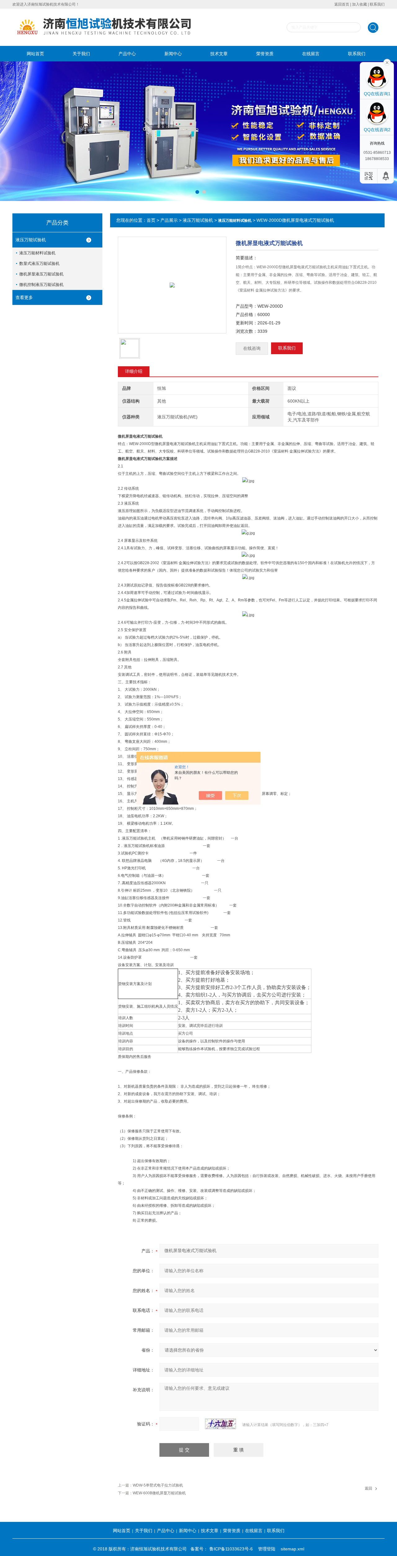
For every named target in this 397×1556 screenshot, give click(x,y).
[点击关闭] (387, 62)
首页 (151, 220)
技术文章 (219, 53)
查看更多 (24, 297)
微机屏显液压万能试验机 (41, 274)
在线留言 (310, 53)
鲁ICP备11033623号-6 (231, 1548)
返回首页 (341, 4)
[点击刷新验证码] (220, 1424)
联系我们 (377, 4)
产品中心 (127, 53)
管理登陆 (266, 1548)
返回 (368, 1488)
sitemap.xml (292, 1548)
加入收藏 (359, 4)
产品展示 (169, 220)
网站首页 (35, 53)
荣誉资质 (265, 53)
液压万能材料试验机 (37, 253)
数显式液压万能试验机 (39, 263)
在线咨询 (252, 348)
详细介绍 (133, 371)
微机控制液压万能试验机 (41, 284)
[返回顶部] (386, 176)
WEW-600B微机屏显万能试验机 (159, 1493)
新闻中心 (173, 53)
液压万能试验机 (31, 239)
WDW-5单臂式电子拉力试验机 (158, 1485)
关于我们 (81, 53)
